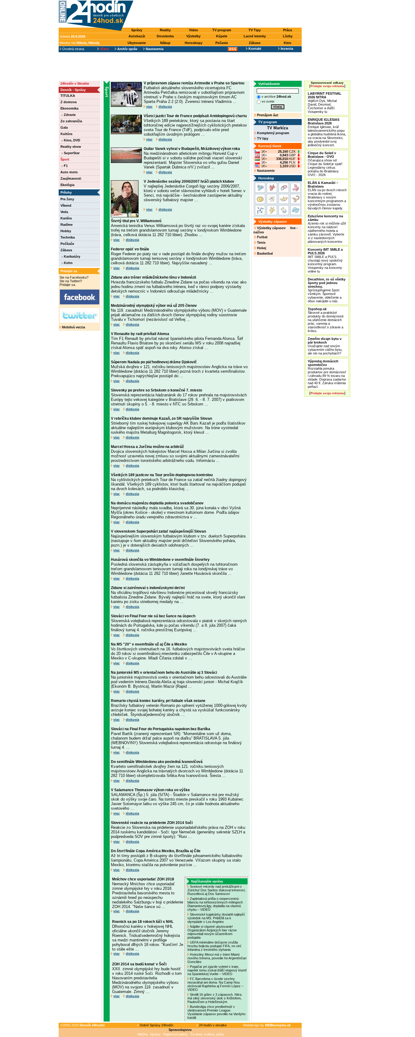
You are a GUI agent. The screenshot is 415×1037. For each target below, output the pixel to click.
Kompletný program (272, 133)
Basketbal (264, 253)
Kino (287, 43)
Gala (64, 127)
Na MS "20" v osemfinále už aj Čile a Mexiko (149, 644)
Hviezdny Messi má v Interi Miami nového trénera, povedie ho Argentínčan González (216, 958)
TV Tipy (255, 30)
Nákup (165, 43)
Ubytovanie (137, 43)
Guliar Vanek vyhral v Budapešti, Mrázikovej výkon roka (192, 149)
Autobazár (137, 36)
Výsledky (193, 36)
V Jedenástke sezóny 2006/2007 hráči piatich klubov (189, 181)
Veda (64, 212)
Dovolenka (165, 36)
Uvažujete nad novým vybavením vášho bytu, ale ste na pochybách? (325, 346)
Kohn (68, 263)
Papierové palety (175, 1034)
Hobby (65, 231)
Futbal (261, 237)
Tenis (261, 242)
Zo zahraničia (71, 121)
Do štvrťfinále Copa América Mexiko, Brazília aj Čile (156, 851)
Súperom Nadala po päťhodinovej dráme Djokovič (154, 362)
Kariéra (66, 218)
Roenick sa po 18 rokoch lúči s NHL (142, 922)
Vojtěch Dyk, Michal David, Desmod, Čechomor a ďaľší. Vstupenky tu (324, 103)
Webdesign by (267, 1025)
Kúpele (221, 36)
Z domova (68, 102)
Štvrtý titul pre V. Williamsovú (136, 221)
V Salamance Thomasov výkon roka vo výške (150, 790)
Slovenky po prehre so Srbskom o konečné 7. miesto (156, 390)
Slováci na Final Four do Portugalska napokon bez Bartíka (160, 729)
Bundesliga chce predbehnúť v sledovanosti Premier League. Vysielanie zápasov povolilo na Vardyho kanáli (216, 1012)
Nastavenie (265, 170)
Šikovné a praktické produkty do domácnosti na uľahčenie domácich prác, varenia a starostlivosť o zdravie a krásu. (325, 320)
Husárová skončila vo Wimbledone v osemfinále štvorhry (160, 559)
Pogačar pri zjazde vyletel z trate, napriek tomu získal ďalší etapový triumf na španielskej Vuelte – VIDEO (216, 970)
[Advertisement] (219, 14)
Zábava (254, 43)
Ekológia (67, 185)
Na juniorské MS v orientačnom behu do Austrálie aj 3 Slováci (164, 672)
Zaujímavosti (70, 178)
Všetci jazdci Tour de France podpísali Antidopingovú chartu (195, 116)
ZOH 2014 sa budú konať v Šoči (139, 964)
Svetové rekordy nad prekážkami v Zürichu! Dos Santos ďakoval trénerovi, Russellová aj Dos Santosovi (216, 890)
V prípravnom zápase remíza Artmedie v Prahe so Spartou (194, 83)
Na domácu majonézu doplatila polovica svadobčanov (157, 503)
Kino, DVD (71, 140)
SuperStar (71, 153)
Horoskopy (193, 43)
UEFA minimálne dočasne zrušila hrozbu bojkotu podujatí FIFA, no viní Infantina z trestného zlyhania (214, 945)
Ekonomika (69, 108)
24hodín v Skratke (74, 83)
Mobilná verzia (73, 327)
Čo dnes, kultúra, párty (207, 1034)
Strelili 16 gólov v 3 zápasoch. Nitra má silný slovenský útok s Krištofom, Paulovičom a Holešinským (214, 998)
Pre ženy (67, 199)
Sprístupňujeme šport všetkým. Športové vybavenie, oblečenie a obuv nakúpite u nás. (326, 290)
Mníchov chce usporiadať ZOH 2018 (143, 879)
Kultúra (66, 134)
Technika (67, 237)
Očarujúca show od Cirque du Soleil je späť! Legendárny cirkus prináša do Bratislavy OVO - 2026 (325, 164)
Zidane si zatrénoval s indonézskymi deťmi (148, 588)
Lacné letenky (255, 36)
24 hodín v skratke (212, 1025)
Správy (136, 30)
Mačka (143, 1034)
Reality (165, 30)
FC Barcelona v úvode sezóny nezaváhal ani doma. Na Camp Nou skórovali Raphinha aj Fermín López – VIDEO (215, 984)
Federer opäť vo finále (130, 249)
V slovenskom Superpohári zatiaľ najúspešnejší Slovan (158, 531)
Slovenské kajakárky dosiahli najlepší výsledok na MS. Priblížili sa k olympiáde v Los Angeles (216, 918)
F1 (65, 166)
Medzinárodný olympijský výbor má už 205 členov (154, 305)
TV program (221, 30)
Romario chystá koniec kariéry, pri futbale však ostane (158, 701)
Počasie (221, 43)
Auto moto (69, 172)
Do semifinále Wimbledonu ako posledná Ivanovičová (157, 762)
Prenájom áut (267, 115)
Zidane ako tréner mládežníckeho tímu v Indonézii (153, 277)
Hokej (261, 248)
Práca (287, 30)
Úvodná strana (72, 49)
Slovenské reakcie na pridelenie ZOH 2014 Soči (152, 823)
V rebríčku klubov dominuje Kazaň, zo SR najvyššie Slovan (161, 418)
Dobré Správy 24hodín (156, 1025)
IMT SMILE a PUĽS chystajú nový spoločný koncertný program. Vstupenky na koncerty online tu (325, 260)
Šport (64, 159)
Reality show (70, 146)
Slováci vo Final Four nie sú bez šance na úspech (153, 616)
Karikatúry (71, 256)
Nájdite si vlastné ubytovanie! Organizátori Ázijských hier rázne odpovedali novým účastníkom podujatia (212, 932)
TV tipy (262, 138)
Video (193, 30)
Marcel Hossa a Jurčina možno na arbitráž (147, 447)
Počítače (67, 244)
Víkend (65, 205)
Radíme (66, 224)
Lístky (288, 36)
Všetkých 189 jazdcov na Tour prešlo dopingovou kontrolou (162, 475)
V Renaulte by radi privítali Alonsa (140, 334)
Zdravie (69, 115)
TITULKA (67, 95)
